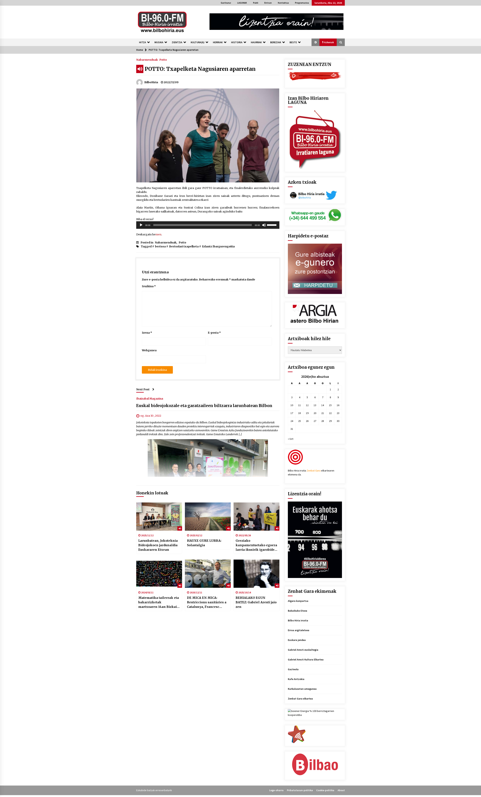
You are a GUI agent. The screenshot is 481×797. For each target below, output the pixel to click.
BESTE (293, 42)
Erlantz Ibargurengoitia (218, 246)
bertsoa (160, 246)
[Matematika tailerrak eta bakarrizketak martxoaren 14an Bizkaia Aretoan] (159, 574)
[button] (315, 42)
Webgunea (149, 350)
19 (307, 413)
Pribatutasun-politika (300, 790)
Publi (255, 2)
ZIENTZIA (177, 42)
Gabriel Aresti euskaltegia (303, 649)
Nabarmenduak (147, 59)
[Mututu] (264, 225)
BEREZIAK (275, 42)
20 (315, 413)
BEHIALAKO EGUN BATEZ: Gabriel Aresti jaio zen (256, 602)
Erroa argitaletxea (298, 630)
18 (299, 413)
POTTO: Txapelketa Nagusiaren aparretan (200, 69)
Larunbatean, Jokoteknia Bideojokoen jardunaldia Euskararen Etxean (158, 545)
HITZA (142, 42)
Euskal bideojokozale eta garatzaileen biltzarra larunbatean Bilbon (204, 405)
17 (291, 413)
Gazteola (293, 669)
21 (322, 413)
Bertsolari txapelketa (184, 246)
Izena (147, 332)
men (158, 234)
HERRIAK (218, 42)
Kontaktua (283, 2)
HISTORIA (236, 42)
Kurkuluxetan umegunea (302, 688)
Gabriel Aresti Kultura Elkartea (306, 659)
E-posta (214, 332)
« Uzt (290, 438)
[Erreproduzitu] (141, 225)
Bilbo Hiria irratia (298, 620)
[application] (207, 225)
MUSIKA (158, 42)
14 (322, 405)
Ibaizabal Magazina (149, 398)
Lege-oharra (276, 790)
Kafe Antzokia (296, 679)
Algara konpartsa (298, 601)
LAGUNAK (242, 2)
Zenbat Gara (314, 470)
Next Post (143, 389)
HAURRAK (256, 42)
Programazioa (302, 2)
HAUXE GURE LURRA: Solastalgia (204, 543)
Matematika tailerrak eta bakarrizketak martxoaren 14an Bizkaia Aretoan (158, 602)
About (341, 790)
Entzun (268, 2)
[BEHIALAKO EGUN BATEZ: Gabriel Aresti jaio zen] (256, 574)
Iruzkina (149, 286)
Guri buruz (226, 2)
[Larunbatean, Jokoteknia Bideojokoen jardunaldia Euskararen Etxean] (159, 516)
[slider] (272, 224)
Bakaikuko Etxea (297, 610)
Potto (163, 59)
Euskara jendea (297, 640)
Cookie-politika (325, 790)
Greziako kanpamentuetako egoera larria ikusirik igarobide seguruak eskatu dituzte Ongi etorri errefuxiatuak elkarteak (256, 545)
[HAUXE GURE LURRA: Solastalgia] (208, 516)
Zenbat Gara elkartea (300, 698)
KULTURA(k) (197, 42)
